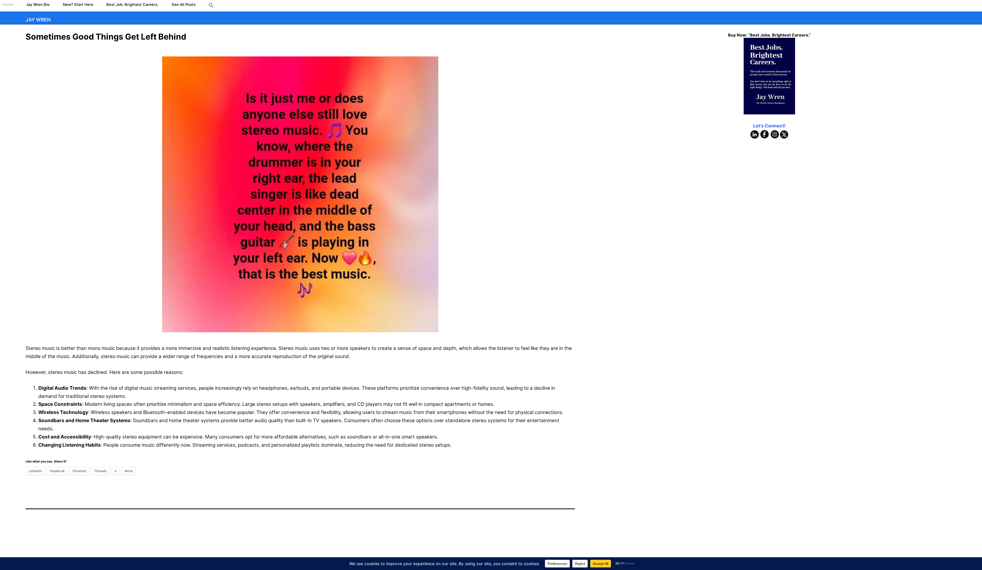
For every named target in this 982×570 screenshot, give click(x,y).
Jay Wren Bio (38, 4)
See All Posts (184, 4)
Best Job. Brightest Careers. (132, 4)
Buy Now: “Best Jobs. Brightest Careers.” (769, 35)
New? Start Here (78, 4)
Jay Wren (38, 20)
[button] (211, 5)
